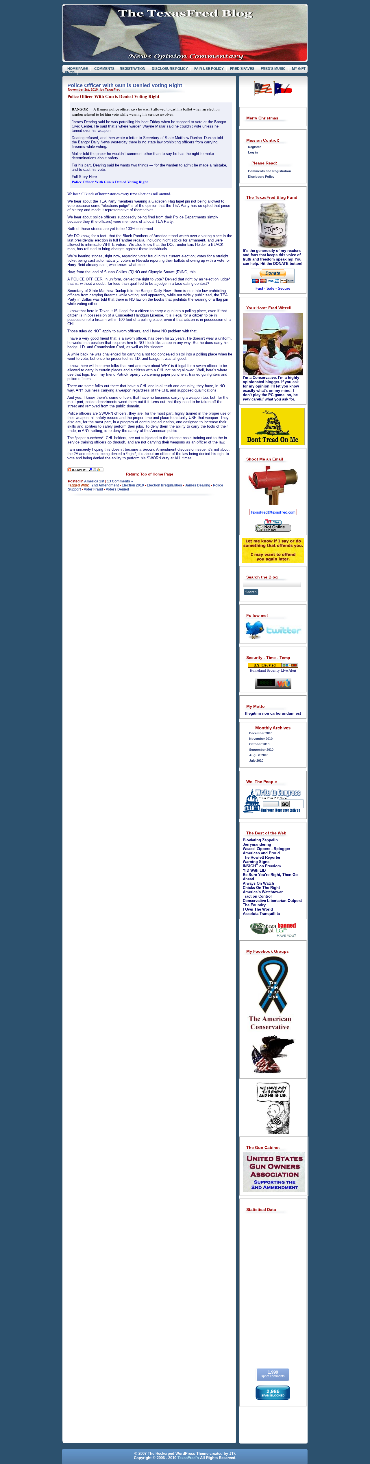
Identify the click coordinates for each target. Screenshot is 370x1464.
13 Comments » (120, 481)
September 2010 (261, 749)
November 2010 (261, 738)
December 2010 (260, 733)
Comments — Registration (119, 69)
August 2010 (258, 755)
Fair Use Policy (209, 69)
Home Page (77, 69)
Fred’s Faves (242, 69)
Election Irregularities (164, 485)
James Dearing (197, 485)
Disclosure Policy (170, 69)
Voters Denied (117, 489)
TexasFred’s (188, 1458)
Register (254, 147)
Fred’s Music (273, 69)
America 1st (94, 481)
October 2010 (259, 744)
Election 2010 (133, 485)
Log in (253, 152)
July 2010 (256, 760)
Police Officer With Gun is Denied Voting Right (124, 85)
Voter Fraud (93, 489)
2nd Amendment (105, 485)
